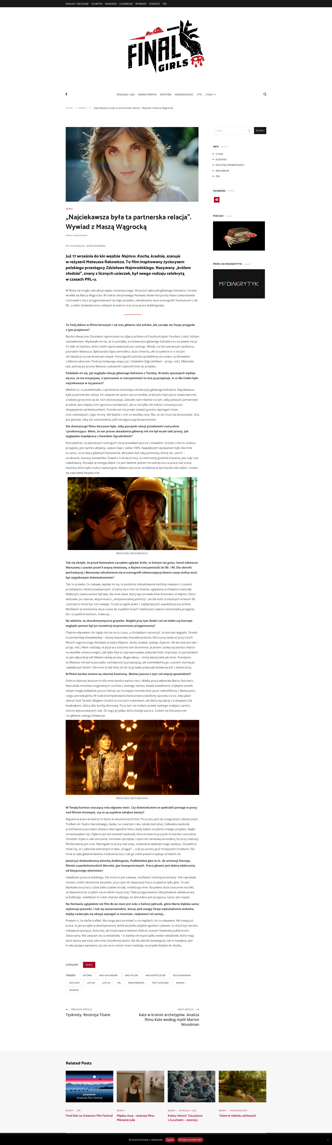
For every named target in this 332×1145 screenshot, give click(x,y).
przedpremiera (136, 982)
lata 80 (91, 982)
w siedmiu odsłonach (237, 1115)
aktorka (87, 975)
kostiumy (74, 982)
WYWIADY (141, 3)
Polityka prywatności (190, 1139)
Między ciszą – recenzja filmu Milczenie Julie (135, 1118)
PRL (119, 982)
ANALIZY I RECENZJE (77, 3)
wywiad (180, 982)
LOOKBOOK (126, 3)
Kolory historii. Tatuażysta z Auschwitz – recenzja (185, 1118)
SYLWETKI (97, 3)
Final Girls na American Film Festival (89, 1115)
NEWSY (69, 208)
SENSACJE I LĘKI (126, 94)
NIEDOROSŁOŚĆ (184, 94)
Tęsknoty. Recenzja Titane (88, 1012)
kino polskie (131, 975)
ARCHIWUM (222, 170)
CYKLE (209, 94)
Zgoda (170, 1139)
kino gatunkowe (108, 975)
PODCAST (154, 3)
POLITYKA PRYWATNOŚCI (230, 165)
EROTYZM (165, 94)
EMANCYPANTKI (147, 94)
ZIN (165, 3)
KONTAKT (221, 159)
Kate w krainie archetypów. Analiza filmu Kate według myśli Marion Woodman (169, 1017)
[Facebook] (216, 199)
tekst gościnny (160, 982)
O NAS (219, 154)
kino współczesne (156, 975)
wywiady (74, 990)
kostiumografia (182, 975)
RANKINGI (111, 3)
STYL (199, 94)
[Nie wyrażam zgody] (327, 1140)
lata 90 (106, 982)
